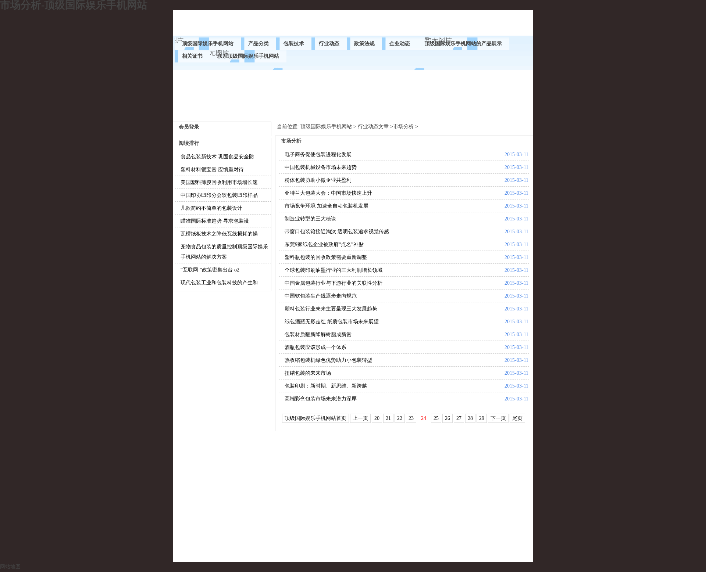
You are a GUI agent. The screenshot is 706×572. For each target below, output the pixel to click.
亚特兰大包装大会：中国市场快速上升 (328, 193)
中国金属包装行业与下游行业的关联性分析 (333, 283)
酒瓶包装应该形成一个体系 (315, 347)
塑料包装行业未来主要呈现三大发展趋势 (331, 309)
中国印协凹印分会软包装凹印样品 (219, 195)
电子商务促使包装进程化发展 (318, 154)
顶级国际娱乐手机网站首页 (315, 418)
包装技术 (294, 43)
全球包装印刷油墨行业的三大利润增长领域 (333, 270)
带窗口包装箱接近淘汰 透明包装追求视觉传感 (337, 231)
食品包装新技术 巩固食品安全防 (217, 156)
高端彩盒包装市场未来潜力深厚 (321, 399)
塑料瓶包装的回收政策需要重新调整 (326, 257)
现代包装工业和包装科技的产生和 (219, 282)
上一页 (360, 418)
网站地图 (10, 566)
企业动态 (399, 43)
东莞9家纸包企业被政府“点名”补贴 (324, 244)
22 (399, 418)
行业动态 (329, 43)
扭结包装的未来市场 (308, 373)
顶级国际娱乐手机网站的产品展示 (463, 43)
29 (481, 418)
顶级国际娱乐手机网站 (207, 43)
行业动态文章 (373, 126)
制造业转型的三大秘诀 (310, 219)
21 (388, 418)
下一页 (498, 418)
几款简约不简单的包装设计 (211, 208)
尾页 (517, 418)
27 (458, 418)
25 (436, 418)
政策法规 (364, 43)
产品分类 (258, 43)
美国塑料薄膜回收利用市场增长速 (219, 182)
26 (447, 418)
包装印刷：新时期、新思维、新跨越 (326, 386)
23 (411, 418)
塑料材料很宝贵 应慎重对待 (212, 169)
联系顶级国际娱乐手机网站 (248, 56)
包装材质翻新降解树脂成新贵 (318, 334)
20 (376, 418)
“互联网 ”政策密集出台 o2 (210, 270)
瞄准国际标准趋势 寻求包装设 (215, 221)
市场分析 (403, 126)
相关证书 (192, 56)
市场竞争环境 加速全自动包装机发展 (326, 206)
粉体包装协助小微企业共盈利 (318, 180)
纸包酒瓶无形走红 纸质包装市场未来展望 (332, 321)
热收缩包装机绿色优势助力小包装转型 (328, 360)
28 (470, 418)
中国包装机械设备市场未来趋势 (321, 167)
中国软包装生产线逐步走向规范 (321, 296)
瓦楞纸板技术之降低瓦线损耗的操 (219, 234)
